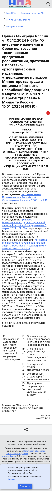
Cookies (12, 479)
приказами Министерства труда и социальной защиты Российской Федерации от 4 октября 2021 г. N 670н (25, 244)
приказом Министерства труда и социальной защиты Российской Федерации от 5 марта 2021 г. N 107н (24, 224)
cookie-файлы (9, 456)
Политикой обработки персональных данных (25, 452)
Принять (25, 486)
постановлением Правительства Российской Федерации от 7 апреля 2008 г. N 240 (25, 197)
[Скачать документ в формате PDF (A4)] (48, 112)
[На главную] (20, 4)
